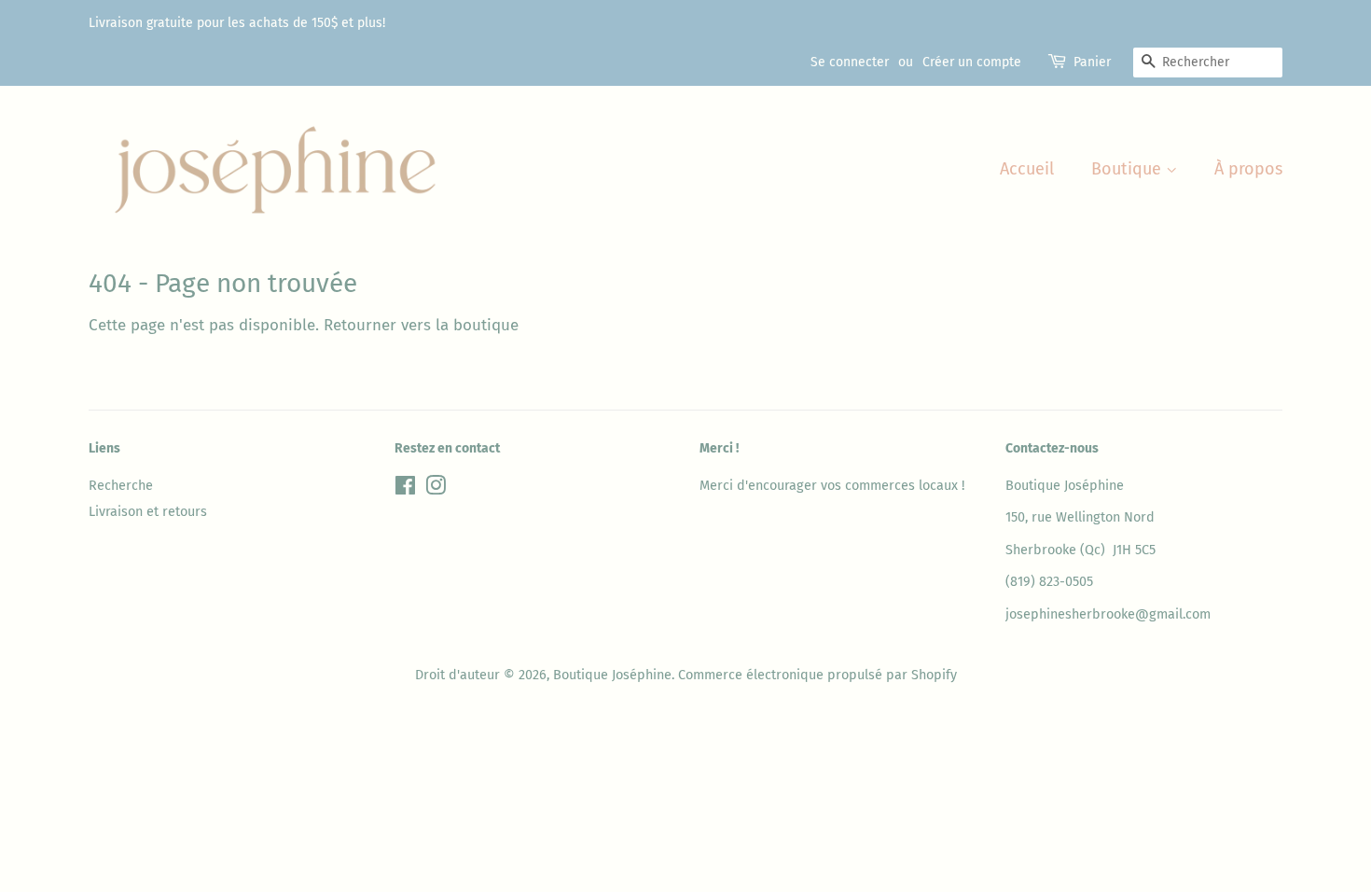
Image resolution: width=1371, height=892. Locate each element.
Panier (1092, 62)
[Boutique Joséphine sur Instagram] (435, 489)
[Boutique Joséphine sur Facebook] (405, 489)
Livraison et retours (148, 511)
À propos (1248, 169)
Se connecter (849, 62)
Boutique (1128, 169)
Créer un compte (971, 62)
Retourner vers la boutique (421, 325)
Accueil (1027, 169)
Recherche (121, 485)
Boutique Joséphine (612, 674)
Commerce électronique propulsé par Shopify (817, 674)
